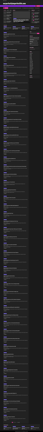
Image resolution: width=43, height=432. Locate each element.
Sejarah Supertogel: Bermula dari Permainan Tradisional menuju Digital (12, 95)
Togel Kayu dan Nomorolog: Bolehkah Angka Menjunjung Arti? (11, 205)
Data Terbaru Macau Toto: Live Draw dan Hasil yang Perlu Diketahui (12, 401)
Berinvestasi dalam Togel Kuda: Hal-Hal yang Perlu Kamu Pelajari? (33, 19)
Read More (5, 37)
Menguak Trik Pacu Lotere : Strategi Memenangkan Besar (11, 88)
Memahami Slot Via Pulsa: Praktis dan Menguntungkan (20, 20)
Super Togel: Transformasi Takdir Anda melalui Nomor (10, 174)
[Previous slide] (38, 10)
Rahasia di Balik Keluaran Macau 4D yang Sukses (10, 197)
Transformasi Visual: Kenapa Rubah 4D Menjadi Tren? (10, 393)
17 (17, 422)
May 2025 (31, 73)
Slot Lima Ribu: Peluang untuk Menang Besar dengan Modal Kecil (11, 307)
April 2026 (31, 58)
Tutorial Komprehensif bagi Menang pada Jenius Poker (10, 236)
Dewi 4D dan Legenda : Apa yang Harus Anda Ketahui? (10, 244)
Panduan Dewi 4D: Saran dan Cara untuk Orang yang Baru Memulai (12, 150)
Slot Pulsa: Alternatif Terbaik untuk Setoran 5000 (10, 346)
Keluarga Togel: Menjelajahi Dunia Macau (9, 354)
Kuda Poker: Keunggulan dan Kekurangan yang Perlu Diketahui (11, 142)
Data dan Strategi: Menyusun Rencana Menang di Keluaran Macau (12, 338)
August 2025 (31, 69)
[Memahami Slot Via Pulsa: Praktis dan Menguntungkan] (21, 17)
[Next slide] (29, 10)
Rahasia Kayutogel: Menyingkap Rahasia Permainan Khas (11, 369)
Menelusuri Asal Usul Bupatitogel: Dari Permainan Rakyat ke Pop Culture (12, 119)
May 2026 (31, 57)
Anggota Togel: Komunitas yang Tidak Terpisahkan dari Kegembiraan (12, 299)
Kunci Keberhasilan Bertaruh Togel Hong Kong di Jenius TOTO (11, 260)
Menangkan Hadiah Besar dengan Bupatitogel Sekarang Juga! (11, 127)
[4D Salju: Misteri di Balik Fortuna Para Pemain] (8, 26)
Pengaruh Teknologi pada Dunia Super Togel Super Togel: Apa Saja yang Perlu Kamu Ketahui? (15, 166)
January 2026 (31, 62)
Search (30, 31)
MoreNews (23, 431)
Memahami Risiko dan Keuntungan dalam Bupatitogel (10, 268)
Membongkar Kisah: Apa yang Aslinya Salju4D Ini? (10, 103)
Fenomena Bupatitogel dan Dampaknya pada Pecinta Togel (11, 221)
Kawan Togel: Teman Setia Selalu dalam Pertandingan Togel (11, 291)
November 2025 (31, 65)
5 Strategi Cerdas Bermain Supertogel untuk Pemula (10, 73)
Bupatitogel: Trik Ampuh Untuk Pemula (8, 213)
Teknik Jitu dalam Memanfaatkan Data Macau (9, 275)
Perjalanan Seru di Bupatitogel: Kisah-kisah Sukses (10, 189)
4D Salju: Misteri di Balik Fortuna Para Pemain (33, 15)
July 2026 (31, 54)
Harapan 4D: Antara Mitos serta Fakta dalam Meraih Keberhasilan (12, 322)
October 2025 (31, 66)
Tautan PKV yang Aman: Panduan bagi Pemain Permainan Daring (11, 385)
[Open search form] (34, 6)
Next (18, 422)
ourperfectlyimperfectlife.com (14, 3)
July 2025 (31, 70)
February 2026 (31, 61)
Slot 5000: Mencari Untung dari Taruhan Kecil (9, 416)
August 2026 (31, 53)
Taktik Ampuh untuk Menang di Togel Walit (9, 377)
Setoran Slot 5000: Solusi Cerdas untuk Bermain (5, 22)
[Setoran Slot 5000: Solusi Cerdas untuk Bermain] (35, 26)
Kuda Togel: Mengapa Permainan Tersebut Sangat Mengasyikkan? (12, 330)
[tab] (5, 10)
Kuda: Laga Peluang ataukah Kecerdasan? (33, 12)
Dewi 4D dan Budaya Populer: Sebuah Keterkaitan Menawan (11, 111)
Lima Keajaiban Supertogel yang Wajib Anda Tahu (10, 158)
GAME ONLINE (15, 18)
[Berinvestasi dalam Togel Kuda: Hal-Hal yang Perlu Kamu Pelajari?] (17, 26)
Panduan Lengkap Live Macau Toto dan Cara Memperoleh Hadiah (11, 283)
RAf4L (14, 22)
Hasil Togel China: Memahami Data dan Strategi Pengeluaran (11, 252)
